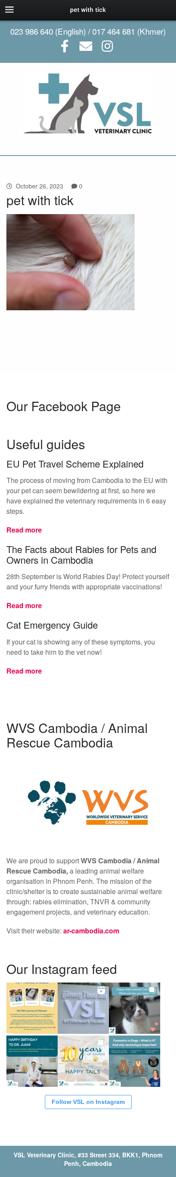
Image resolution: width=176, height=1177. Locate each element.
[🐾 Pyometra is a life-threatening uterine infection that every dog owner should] (134, 1061)
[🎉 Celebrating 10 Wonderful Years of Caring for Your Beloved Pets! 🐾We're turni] (83, 1061)
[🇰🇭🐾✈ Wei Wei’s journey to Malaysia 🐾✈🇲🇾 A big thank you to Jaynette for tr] (32, 1008)
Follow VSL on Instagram (88, 1101)
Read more (24, 530)
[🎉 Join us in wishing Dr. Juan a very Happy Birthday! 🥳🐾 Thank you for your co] (32, 1061)
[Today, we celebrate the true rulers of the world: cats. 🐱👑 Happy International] (134, 1008)
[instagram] (107, 46)
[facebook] (64, 46)
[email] (86, 46)
